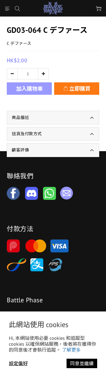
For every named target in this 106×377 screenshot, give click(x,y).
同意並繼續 (82, 363)
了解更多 (71, 350)
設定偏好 (18, 363)
